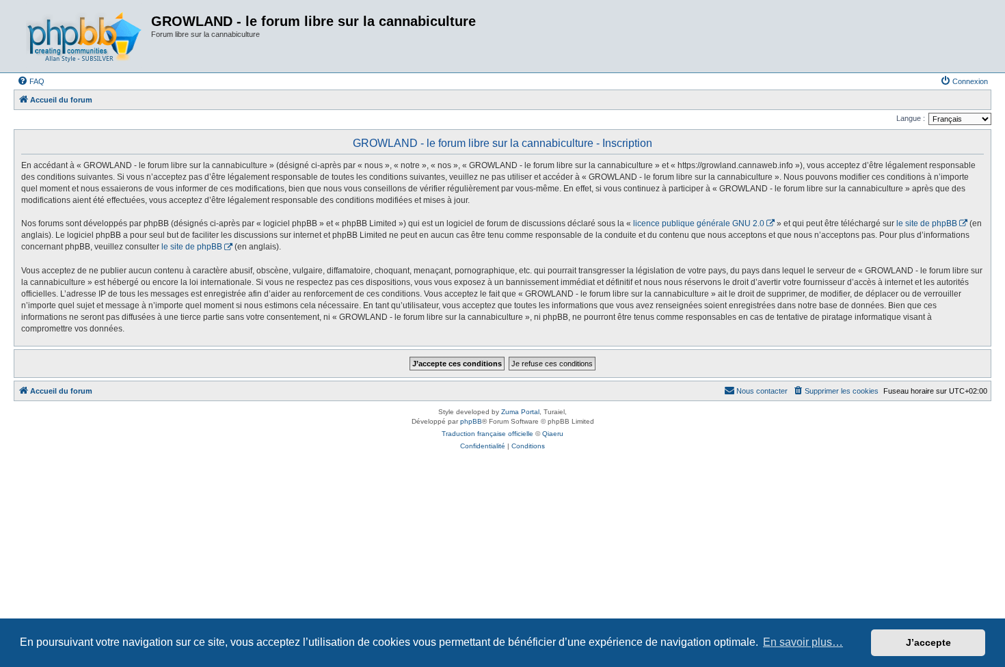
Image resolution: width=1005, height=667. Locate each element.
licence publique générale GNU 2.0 (698, 223)
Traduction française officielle (487, 433)
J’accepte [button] (928, 642)
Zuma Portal (520, 412)
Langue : (910, 118)
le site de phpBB (926, 223)
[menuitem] (30, 81)
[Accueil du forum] (84, 36)
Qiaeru (552, 433)
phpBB (471, 421)
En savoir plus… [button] (803, 642)
